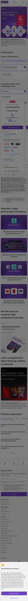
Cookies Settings (14, 598)
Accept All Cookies (14, 593)
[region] (14, 581)
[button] (2, 565)
